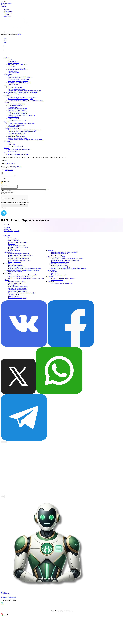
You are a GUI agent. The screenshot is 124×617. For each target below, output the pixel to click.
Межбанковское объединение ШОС (19, 82)
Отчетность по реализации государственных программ (21, 92)
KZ (5, 40)
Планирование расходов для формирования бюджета (24, 90)
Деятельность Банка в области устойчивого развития (24, 130)
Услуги (6, 14)
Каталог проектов (13, 126)
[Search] (2, 173)
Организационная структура (17, 68)
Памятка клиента (6, 3)
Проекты (7, 122)
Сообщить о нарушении (8, 597)
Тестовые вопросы (14, 151)
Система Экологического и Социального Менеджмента (25, 139)
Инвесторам (8, 11)
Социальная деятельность (16, 135)
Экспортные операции (15, 105)
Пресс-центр (8, 141)
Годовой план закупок (15, 87)
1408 (19, 34)
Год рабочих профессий (15, 146)
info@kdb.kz (9, 170)
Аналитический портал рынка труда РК (20, 99)
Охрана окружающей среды (16, 133)
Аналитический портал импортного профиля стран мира (25, 100)
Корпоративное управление (16, 136)
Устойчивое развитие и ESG (13, 128)
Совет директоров (13, 63)
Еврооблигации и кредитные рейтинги (20, 77)
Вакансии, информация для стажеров (19, 149)
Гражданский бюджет (14, 94)
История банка (12, 71)
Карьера (6, 148)
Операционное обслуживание (17, 113)
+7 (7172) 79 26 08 (15, 167)
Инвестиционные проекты (16, 104)
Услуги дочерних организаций (17, 112)
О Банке (6, 9)
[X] (5, 55)
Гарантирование (13, 107)
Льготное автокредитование (17, 110)
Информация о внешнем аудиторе (18, 79)
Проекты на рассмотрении (16, 125)
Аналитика (7, 13)
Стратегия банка (13, 61)
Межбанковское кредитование (17, 108)
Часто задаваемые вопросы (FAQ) (18, 154)
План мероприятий (14, 72)
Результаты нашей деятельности (18, 69)
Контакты (4, 6)
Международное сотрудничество (18, 81)
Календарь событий (14, 84)
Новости (3, 5)
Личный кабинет (13, 117)
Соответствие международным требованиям (22, 131)
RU (5, 39)
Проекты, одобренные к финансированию (21, 123)
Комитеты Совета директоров (17, 64)
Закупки (7, 86)
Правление (11, 66)
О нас (10, 59)
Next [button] (2, 496)
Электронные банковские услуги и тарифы (21, 115)
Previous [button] (3, 442)
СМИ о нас (11, 144)
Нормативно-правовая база (16, 89)
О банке (3, 1)
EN (5, 42)
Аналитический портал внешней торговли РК (22, 97)
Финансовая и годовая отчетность (18, 76)
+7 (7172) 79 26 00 (9, 163)
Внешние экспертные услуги (17, 120)
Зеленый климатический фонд (17, 138)
